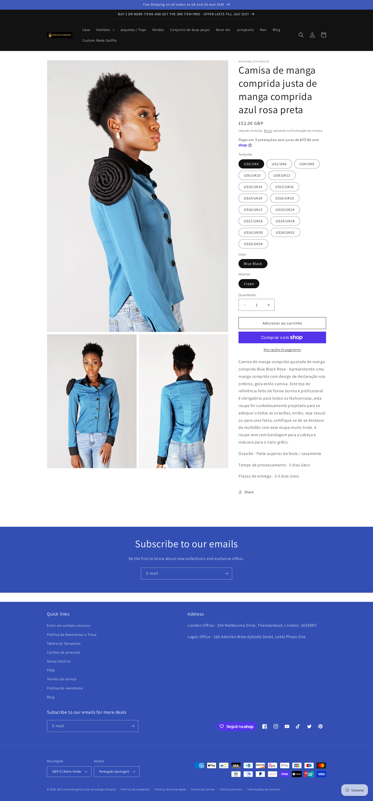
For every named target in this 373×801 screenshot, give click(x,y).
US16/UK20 (284, 198)
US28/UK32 (285, 232)
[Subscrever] (226, 574)
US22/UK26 (253, 221)
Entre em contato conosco (68, 625)
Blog (50, 697)
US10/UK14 (253, 186)
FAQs (51, 670)
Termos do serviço (203, 789)
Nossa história (58, 661)
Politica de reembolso (65, 688)
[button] (105, 29)
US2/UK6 (279, 164)
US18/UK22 (253, 209)
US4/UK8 (306, 164)
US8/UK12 (282, 175)
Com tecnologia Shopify (100, 789)
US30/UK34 (253, 244)
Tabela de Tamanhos (64, 643)
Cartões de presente (63, 652)
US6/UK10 (252, 175)
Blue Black (253, 263)
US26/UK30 (253, 232)
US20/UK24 (285, 209)
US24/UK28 (285, 221)
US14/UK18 (253, 198)
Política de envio (231, 789)
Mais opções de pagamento (282, 349)
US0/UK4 (251, 164)
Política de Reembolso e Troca (71, 634)
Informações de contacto (263, 789)
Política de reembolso (135, 789)
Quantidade (247, 295)
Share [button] (249, 492)
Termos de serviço (61, 679)
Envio (268, 130)
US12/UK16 (284, 186)
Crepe (249, 283)
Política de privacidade (170, 789)
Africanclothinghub (70, 789)
